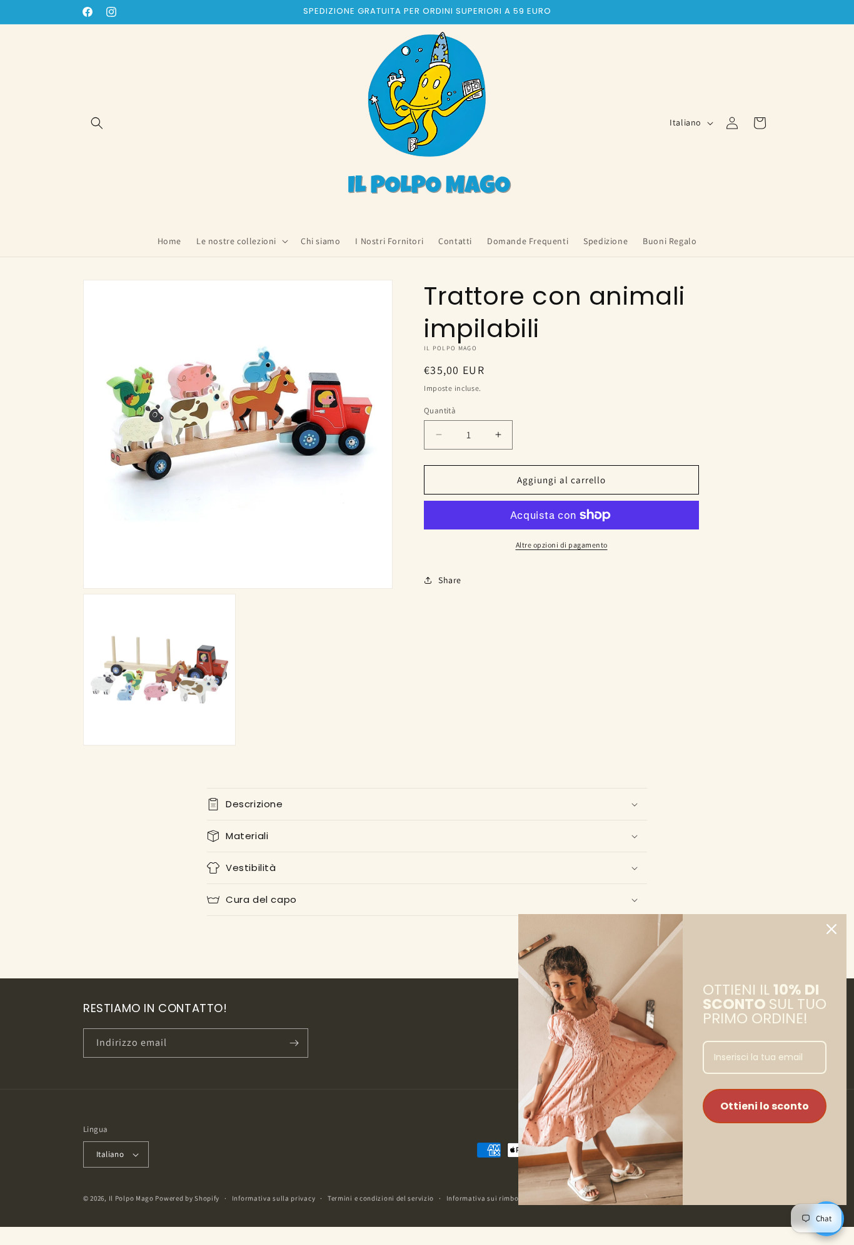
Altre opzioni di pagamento (562, 544)
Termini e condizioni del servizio (381, 1198)
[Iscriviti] (294, 1043)
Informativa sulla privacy (274, 1198)
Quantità (440, 410)
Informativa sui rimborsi (487, 1198)
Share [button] (449, 579)
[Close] (831, 929)
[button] (97, 123)
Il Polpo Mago (131, 1198)
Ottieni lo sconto (764, 1106)
